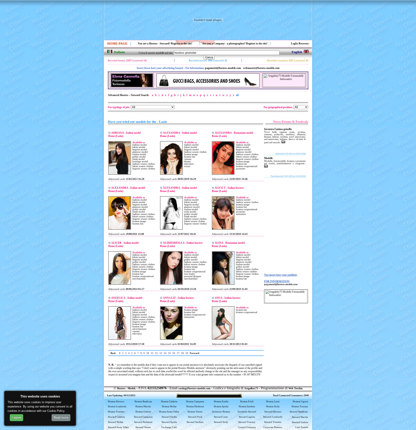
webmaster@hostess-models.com (261, 68)
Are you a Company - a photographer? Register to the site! (234, 43)
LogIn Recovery (300, 43)
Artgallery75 (251, 388)
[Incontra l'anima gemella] (283, 142)
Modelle (268, 158)
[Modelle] (266, 166)
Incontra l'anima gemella (278, 129)
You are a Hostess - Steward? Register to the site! (165, 43)
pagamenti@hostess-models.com (223, 68)
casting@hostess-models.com (194, 388)
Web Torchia (295, 388)
